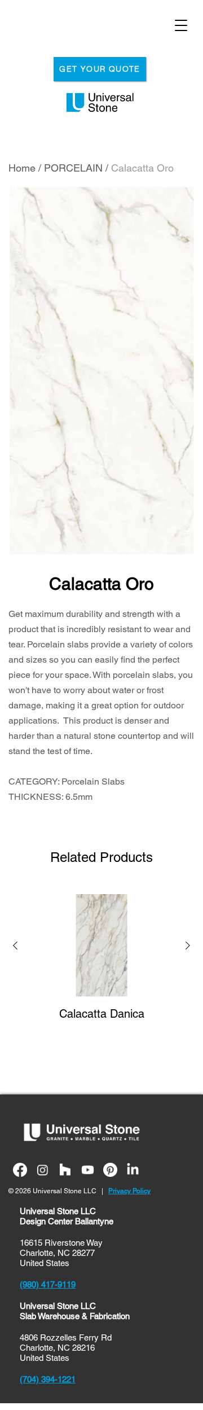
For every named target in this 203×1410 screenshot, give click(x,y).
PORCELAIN (73, 168)
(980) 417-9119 (48, 1284)
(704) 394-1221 (48, 1379)
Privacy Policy (129, 1191)
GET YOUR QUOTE (99, 69)
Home (22, 168)
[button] (15, 947)
